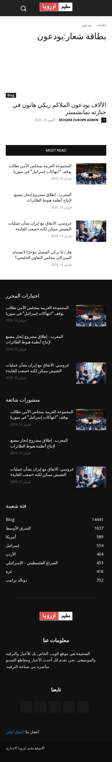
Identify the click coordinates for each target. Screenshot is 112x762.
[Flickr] (54, 706)
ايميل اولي (15, 731)
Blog (10, 95)
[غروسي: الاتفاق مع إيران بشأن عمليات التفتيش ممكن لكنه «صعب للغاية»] (91, 231)
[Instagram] (40, 706)
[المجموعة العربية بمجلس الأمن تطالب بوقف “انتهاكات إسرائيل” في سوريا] (91, 174)
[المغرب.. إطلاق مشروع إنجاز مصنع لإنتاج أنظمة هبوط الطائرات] (91, 202)
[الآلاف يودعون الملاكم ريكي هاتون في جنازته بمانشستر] (56, 72)
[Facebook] (68, 706)
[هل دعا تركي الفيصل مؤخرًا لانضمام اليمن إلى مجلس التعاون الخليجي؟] (91, 260)
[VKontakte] (26, 706)
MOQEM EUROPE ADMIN (79, 120)
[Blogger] (82, 706)
